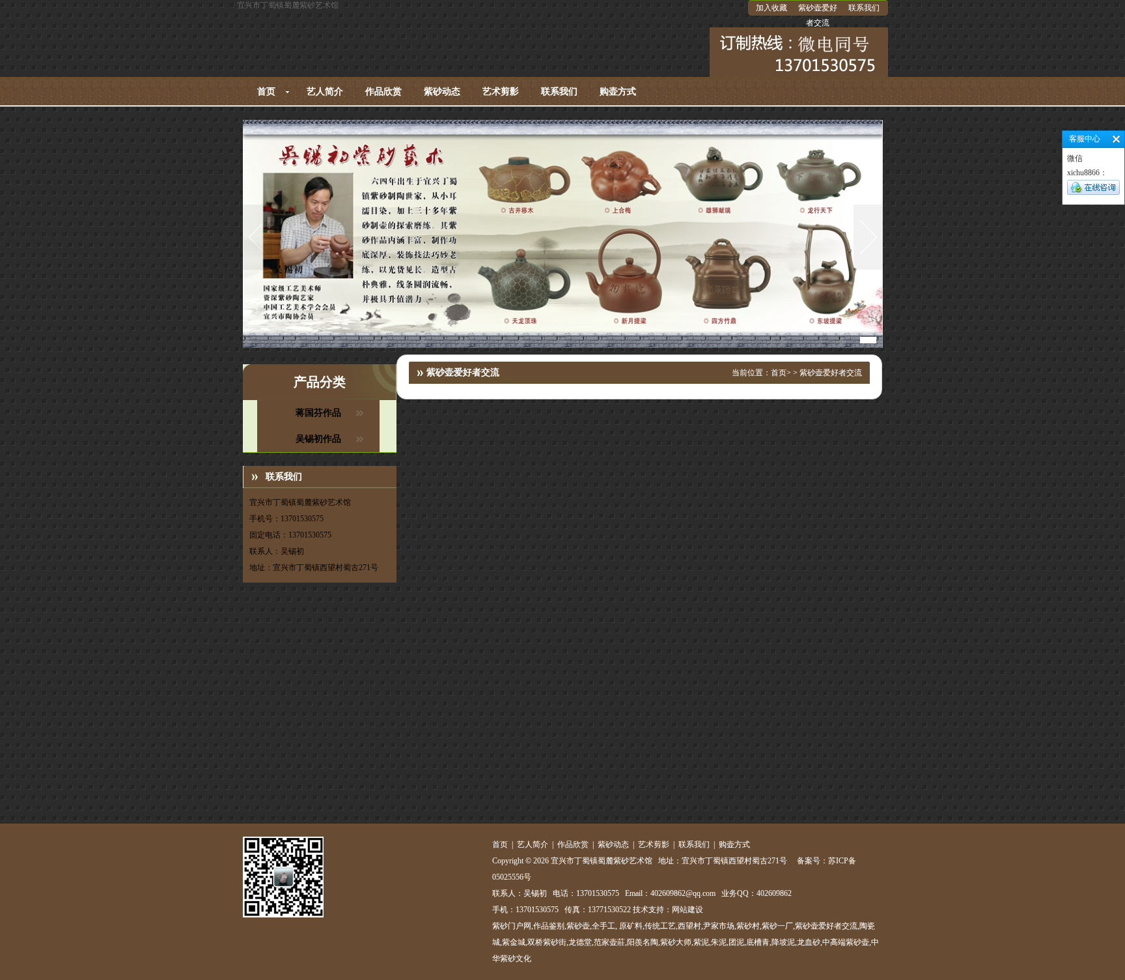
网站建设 (687, 909)
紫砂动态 (442, 91)
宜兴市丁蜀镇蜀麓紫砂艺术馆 (288, 5)
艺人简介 (325, 91)
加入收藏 (771, 7)
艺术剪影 (500, 91)
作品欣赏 (383, 91)
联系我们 (864, 7)
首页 (266, 91)
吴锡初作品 (318, 439)
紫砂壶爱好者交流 (817, 15)
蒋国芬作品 (318, 413)
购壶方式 (618, 91)
